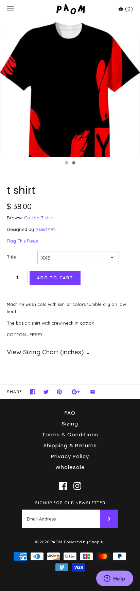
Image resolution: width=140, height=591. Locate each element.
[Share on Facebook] (32, 391)
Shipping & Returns (70, 445)
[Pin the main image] (59, 391)
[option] (70, 87)
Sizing (70, 423)
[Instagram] (77, 486)
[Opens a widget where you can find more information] (114, 579)
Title (11, 257)
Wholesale (70, 467)
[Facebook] (63, 486)
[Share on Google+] (76, 391)
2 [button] (73, 163)
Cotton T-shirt (39, 217)
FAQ (70, 412)
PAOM (56, 541)
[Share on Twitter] (46, 391)
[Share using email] (92, 391)
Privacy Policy (70, 456)
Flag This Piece (22, 241)
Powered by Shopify (84, 541)
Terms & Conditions (70, 434)
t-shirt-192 (45, 229)
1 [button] (66, 163)
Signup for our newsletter (70, 502)
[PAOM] (70, 9)
